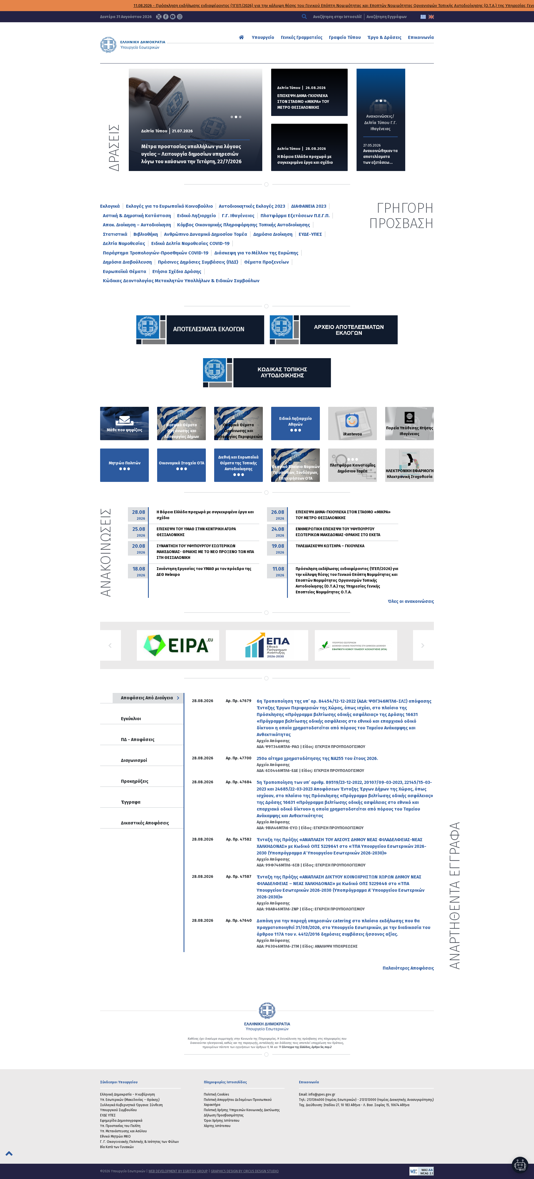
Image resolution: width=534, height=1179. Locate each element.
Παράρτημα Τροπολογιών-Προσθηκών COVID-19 (155, 253)
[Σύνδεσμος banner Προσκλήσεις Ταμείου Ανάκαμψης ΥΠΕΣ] (267, 645)
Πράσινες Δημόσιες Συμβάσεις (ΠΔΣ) (198, 262)
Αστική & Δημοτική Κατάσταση (137, 216)
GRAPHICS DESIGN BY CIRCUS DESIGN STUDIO (245, 1171)
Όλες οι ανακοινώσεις (411, 601)
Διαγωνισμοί (134, 760)
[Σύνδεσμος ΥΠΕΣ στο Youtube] (172, 16)
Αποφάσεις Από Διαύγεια (147, 697)
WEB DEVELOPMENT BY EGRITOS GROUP (178, 1171)
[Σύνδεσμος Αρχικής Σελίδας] (242, 37)
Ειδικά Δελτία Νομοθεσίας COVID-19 (190, 243)
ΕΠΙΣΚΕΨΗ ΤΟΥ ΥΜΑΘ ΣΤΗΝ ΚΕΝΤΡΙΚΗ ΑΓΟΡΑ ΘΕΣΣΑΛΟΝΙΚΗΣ (196, 532)
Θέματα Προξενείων (266, 262)
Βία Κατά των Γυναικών (117, 1147)
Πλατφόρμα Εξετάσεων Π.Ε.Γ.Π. (295, 216)
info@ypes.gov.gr (321, 1094)
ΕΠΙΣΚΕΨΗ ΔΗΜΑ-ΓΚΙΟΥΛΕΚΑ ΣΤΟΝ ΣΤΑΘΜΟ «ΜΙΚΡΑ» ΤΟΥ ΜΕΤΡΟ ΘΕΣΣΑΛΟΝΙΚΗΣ (303, 101)
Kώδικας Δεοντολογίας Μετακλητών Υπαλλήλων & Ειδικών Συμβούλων (181, 281)
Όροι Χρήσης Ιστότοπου (221, 1121)
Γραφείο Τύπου (345, 37)
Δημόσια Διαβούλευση (127, 262)
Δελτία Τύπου (154, 130)
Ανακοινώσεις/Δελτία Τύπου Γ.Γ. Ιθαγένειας (376, 122)
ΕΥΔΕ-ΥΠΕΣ (310, 234)
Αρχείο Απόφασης (273, 741)
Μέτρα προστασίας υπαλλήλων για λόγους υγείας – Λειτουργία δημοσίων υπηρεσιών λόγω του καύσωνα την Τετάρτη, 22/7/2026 (191, 154)
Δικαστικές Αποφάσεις (145, 823)
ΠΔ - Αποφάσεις (137, 739)
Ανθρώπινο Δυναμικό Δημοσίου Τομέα (205, 234)
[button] (110, 645)
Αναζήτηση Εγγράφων (387, 16)
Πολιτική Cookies (216, 1094)
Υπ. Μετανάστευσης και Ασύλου (123, 1131)
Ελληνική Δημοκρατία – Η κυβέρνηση (127, 1094)
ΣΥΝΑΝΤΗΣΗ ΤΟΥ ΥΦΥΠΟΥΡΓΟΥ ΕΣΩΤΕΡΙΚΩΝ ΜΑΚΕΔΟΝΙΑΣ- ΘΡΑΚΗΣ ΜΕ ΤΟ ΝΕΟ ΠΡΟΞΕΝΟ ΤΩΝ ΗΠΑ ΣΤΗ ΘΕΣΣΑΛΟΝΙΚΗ (205, 552)
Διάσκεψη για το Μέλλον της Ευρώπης (256, 253)
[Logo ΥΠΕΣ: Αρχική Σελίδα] (150, 45)
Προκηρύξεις (134, 781)
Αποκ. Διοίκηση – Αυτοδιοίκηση (137, 225)
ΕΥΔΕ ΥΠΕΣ (108, 1115)
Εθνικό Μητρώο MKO (115, 1136)
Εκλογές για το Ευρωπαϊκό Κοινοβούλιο (169, 206)
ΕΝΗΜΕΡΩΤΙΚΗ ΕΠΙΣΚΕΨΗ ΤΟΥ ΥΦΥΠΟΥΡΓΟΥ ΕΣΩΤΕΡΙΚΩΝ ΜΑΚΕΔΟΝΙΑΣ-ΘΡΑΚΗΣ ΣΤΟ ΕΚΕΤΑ (338, 532)
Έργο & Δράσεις (384, 37)
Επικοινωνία (421, 37)
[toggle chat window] (520, 1165)
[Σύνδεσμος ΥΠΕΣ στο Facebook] (166, 16)
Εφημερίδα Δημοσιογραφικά (121, 1121)
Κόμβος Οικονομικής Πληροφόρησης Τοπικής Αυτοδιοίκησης (243, 225)
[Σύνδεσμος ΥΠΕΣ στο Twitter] (159, 16)
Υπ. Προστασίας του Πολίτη (120, 1126)
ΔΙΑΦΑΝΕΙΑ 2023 (308, 206)
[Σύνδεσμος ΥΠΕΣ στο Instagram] (179, 16)
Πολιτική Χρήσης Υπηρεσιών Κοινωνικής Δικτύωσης (242, 1110)
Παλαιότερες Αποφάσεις (408, 968)
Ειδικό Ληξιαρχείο (196, 216)
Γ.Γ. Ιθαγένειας (238, 216)
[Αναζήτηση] (305, 17)
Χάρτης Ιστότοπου (217, 1126)
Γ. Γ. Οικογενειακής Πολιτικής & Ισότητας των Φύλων (139, 1142)
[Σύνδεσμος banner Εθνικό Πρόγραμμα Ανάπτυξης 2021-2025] (356, 645)
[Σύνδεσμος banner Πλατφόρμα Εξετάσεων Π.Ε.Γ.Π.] (178, 645)
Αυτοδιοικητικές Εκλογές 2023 (252, 206)
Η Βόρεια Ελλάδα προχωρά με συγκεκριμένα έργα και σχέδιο (305, 159)
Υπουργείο (263, 37)
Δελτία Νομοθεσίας (124, 243)
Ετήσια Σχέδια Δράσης (176, 271)
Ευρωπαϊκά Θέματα (124, 271)
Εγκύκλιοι (131, 718)
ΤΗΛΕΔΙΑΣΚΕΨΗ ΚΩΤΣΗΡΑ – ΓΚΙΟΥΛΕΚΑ (330, 546)
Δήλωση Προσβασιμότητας (224, 1115)
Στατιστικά (115, 234)
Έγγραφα (130, 802)
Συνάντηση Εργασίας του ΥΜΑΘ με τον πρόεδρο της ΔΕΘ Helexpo (204, 571)
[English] (431, 17)
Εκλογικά (110, 206)
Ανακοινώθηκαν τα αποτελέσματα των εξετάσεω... (376, 156)
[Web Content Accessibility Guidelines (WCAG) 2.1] (356, 1171)
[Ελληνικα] (423, 17)
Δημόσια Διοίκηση (273, 234)
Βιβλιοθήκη (146, 234)
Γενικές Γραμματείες (301, 37)
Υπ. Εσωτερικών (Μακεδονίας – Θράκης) (130, 1100)
